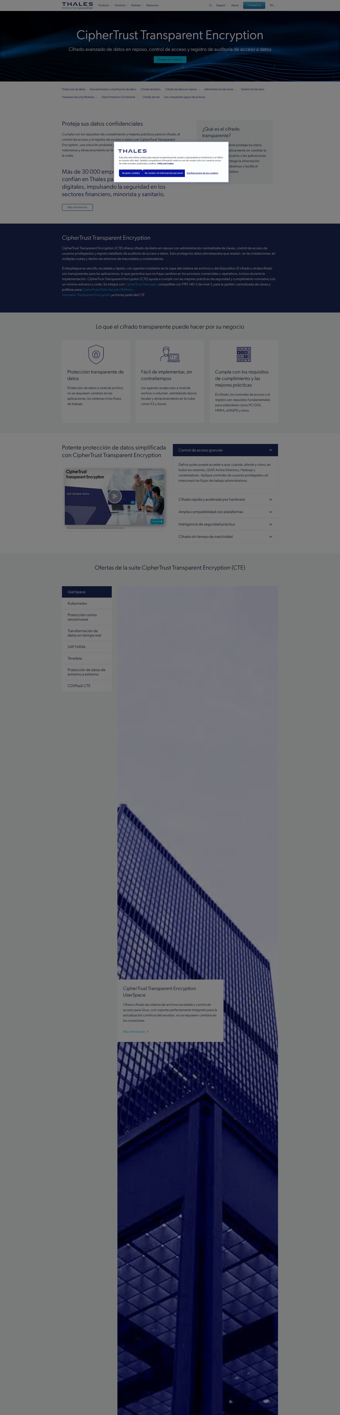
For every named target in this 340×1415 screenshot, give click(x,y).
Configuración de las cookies (202, 173)
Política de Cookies (165, 163)
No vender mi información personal (164, 173)
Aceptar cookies (131, 173)
